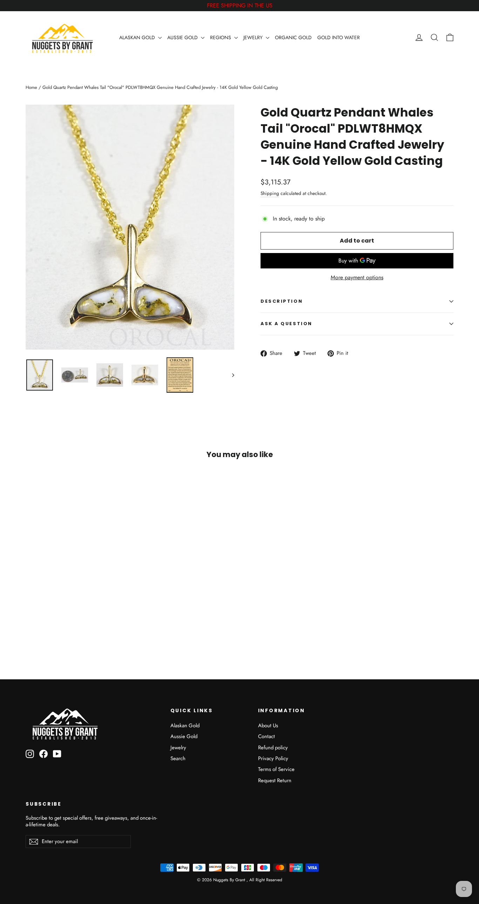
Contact (266, 736)
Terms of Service (276, 769)
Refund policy (273, 747)
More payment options (357, 277)
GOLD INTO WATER (338, 37)
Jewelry (178, 747)
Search (177, 758)
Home (31, 87)
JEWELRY (253, 37)
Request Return (274, 780)
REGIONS (221, 37)
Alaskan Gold (185, 725)
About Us (268, 725)
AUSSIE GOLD (183, 37)
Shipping (270, 193)
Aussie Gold (183, 736)
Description (282, 301)
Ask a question (286, 324)
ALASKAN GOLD (137, 37)
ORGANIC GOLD (293, 37)
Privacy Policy (273, 758)
